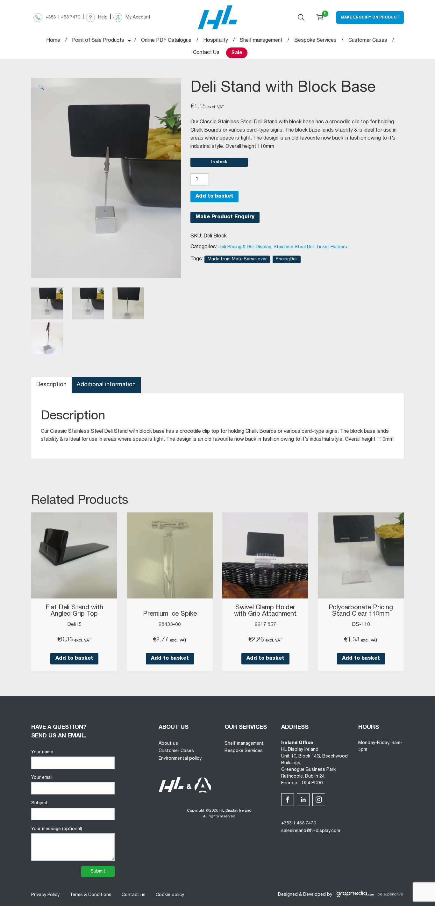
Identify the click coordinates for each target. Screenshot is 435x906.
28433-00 (170, 624)
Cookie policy (170, 895)
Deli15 (74, 624)
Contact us (134, 895)
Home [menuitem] (53, 40)
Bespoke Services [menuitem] (315, 40)
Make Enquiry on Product (370, 17)
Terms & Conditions (90, 895)
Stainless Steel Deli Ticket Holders (310, 247)
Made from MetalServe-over (237, 259)
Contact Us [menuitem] (206, 52)
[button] (41, 88)
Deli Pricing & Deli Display (244, 247)
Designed (288, 895)
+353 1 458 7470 (298, 823)
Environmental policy (180, 759)
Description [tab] (51, 385)
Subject (39, 803)
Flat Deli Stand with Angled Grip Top (74, 611)
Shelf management (244, 744)
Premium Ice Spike (170, 614)
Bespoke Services (244, 751)
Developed (314, 895)
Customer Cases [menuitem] (367, 40)
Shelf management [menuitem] (261, 40)
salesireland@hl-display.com (310, 831)
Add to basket (214, 196)
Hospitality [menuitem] (215, 40)
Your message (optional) (56, 829)
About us (168, 744)
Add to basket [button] (74, 658)
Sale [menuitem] (236, 53)
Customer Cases (176, 751)
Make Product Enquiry (225, 217)
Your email (42, 778)
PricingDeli (286, 259)
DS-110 (361, 624)
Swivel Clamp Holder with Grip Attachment (265, 611)
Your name (42, 752)
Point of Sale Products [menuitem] (98, 40)
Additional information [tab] (106, 385)
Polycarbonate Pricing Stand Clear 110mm (361, 611)
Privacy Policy (45, 895)
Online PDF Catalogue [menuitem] (166, 40)
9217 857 (265, 624)
